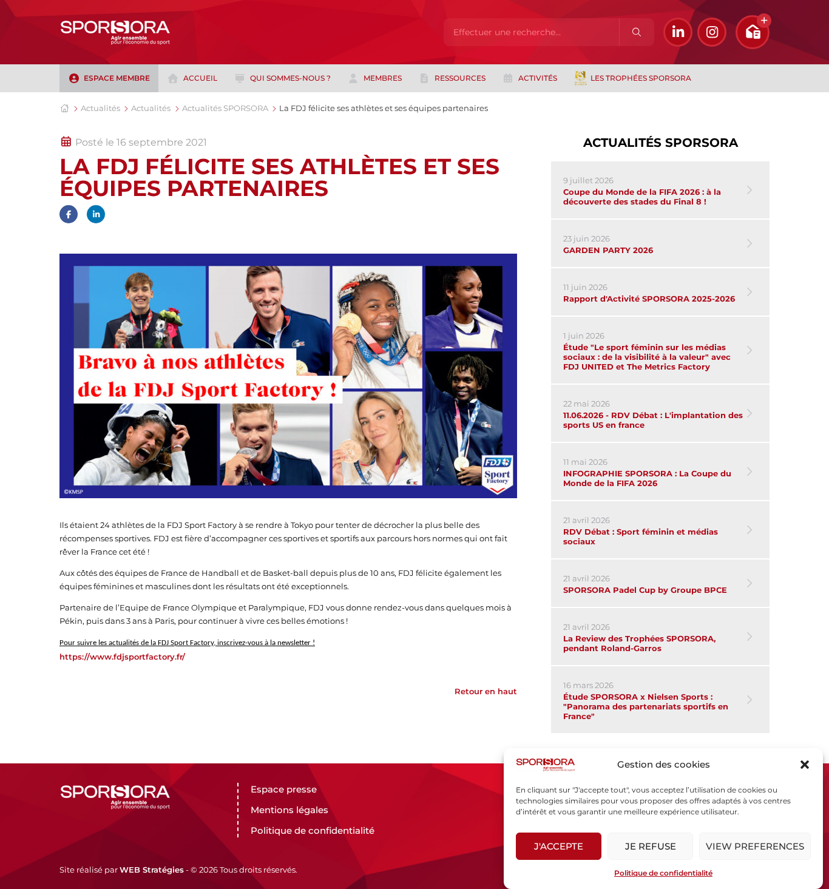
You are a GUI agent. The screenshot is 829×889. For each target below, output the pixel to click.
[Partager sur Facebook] (68, 214)
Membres (383, 78)
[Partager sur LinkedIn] (96, 214)
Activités (537, 78)
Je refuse (650, 846)
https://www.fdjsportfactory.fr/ (122, 656)
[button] (805, 765)
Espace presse (284, 789)
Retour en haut (486, 691)
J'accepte (558, 846)
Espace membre (117, 78)
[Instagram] (711, 32)
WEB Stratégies (152, 869)
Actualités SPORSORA (225, 108)
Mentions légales (289, 810)
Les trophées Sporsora (640, 78)
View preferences (755, 846)
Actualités (100, 108)
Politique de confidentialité (663, 872)
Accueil (200, 78)
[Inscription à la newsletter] (753, 32)
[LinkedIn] (677, 32)
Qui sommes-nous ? (290, 78)
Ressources (460, 78)
